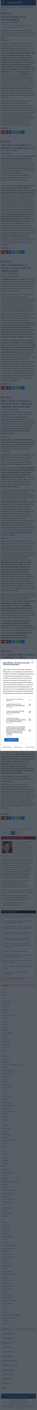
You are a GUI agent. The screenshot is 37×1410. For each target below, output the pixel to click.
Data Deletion (6, 747)
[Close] (33, 663)
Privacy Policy (30, 747)
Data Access (18, 747)
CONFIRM (11, 740)
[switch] (29, 705)
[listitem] (18, 699)
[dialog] (18, 705)
